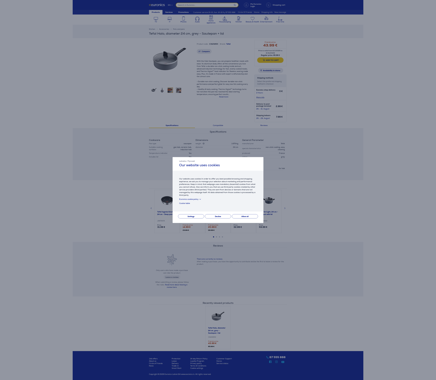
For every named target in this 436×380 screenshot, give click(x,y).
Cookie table (184, 203)
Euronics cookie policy (188, 199)
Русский (191, 161)
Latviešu (182, 161)
